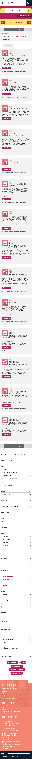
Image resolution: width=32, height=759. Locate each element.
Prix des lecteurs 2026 (8, 725)
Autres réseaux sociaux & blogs (11, 711)
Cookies (4, 744)
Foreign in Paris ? (7, 743)
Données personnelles (14, 744)
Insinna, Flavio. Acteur (12, 310)
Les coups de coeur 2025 (9, 727)
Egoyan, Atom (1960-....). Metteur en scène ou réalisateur (18, 246)
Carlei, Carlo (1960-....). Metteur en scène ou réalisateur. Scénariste (14, 306)
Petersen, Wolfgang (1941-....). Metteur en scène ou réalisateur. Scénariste (16, 86)
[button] (29, 3)
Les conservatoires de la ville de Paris (12, 754)
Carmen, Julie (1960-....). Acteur (19, 190)
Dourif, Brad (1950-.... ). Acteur (20, 59)
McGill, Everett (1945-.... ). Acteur (19, 279)
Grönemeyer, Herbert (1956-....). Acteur (12, 88)
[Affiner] (20, 29)
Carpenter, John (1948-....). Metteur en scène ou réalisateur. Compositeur (15, 189)
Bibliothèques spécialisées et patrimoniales (19, 753)
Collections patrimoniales (9, 697)
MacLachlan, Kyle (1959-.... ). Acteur (17, 218)
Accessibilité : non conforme (8, 756)
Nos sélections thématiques (10, 723)
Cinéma (4, 693)
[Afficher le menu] (2, 3)
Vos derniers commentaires (10, 730)
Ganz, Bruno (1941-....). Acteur (17, 249)
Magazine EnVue (7, 739)
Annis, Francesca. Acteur (8, 219)
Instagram (5, 707)
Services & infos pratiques (9, 688)
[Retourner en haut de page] (16, 451)
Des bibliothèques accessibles (11, 741)
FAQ (3, 737)
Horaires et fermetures (8, 721)
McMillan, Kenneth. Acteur (9, 280)
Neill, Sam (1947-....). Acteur (22, 396)
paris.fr (2, 753)
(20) (15, 478)
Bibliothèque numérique (9, 698)
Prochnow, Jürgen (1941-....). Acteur (17, 87)
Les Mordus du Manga (8, 728)
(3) (15, 677)
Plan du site (5, 748)
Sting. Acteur (5, 60)
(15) (15, 552)
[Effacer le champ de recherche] (26, 10)
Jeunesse (5, 695)
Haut (30, 681)
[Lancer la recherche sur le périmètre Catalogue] (29, 10)
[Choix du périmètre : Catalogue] (2, 10)
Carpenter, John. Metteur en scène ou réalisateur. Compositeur (15, 396)
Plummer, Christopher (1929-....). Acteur (12, 247)
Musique (4, 691)
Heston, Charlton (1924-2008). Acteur (12, 398)
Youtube (4, 709)
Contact (8, 737)
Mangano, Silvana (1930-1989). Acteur (20, 60)
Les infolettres (6, 713)
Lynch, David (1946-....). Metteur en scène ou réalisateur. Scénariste (14, 57)
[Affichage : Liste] (10, 29)
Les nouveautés (6, 720)
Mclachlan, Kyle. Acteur (14, 58)
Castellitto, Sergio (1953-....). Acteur (17, 307)
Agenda (4, 690)
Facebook (5, 706)
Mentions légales (7, 746)
